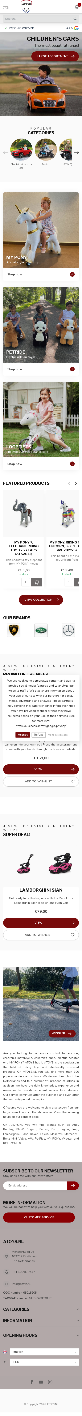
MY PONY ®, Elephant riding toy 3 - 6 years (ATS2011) (24, 548)
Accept (23, 735)
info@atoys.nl (21, 1284)
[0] (76, 7)
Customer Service (39, 1217)
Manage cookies (58, 735)
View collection (38, 600)
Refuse (39, 735)
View (38, 769)
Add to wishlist (38, 781)
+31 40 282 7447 (23, 1272)
